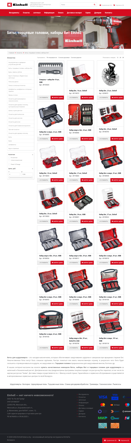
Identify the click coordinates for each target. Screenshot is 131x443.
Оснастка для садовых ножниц (18, 133)
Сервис (81, 411)
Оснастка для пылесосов (16, 114)
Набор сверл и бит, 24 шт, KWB (80, 130)
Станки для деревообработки (76, 384)
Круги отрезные (13, 148)
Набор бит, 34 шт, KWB (77, 214)
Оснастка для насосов (15, 118)
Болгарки (26, 384)
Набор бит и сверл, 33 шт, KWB (110, 173)
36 (123, 57)
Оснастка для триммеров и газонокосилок (17, 100)
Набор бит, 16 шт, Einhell (78, 90)
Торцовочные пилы (56, 384)
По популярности (52, 57)
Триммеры (94, 384)
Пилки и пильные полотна (16, 85)
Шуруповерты (15, 384)
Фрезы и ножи (13, 95)
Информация (83, 403)
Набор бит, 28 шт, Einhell (108, 129)
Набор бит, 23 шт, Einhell (108, 90)
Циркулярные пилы (39, 384)
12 (117, 57)
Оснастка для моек (14, 122)
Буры (10, 141)
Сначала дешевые (64, 57)
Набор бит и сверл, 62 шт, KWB (50, 334)
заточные (82, 400)
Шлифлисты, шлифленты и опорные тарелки (20, 90)
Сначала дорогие (76, 57)
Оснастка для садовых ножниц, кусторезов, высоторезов (18, 106)
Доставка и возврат (86, 408)
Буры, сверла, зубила (15, 72)
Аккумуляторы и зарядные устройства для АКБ (16, 63)
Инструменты (84, 394)
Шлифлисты (12, 145)
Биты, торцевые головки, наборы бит (20, 68)
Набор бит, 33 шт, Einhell (48, 213)
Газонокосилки (105, 384)
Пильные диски (13, 82)
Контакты (82, 416)
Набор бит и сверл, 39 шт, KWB (110, 255)
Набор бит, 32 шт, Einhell (48, 173)
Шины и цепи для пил (15, 110)
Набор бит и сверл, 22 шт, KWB (50, 132)
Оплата (81, 405)
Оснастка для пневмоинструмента (19, 126)
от (9, 171)
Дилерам (82, 414)
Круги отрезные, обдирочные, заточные (18, 77)
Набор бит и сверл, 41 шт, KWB (110, 297)
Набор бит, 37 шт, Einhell (108, 214)
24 (120, 57)
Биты (10, 137)
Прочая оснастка (13, 129)
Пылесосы (117, 384)
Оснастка (82, 397)
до (22, 171)
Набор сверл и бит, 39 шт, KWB (50, 255)
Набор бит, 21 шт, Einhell (78, 173)
